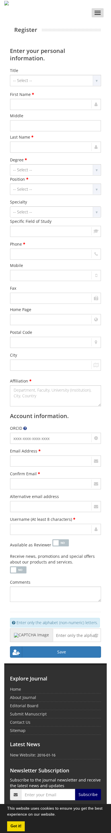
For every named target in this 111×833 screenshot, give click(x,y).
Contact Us (20, 722)
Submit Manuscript (28, 714)
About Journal (23, 697)
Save (61, 652)
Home (15, 689)
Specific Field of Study (31, 221)
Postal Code (21, 332)
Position (19, 179)
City (13, 355)
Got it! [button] (16, 826)
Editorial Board (24, 705)
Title (14, 70)
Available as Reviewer (30, 545)
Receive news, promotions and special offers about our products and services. (52, 559)
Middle (16, 115)
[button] (58, 815)
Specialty (18, 202)
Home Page (20, 309)
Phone (17, 244)
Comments (20, 582)
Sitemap (18, 730)
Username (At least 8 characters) (42, 519)
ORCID (16, 428)
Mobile (16, 265)
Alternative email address (34, 496)
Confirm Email (25, 473)
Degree (18, 160)
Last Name (22, 137)
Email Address (25, 451)
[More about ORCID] (25, 428)
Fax (13, 288)
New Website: (23, 755)
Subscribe (88, 794)
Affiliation (21, 381)
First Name (22, 94)
